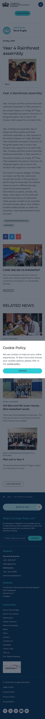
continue (22, 371)
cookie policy (13, 363)
